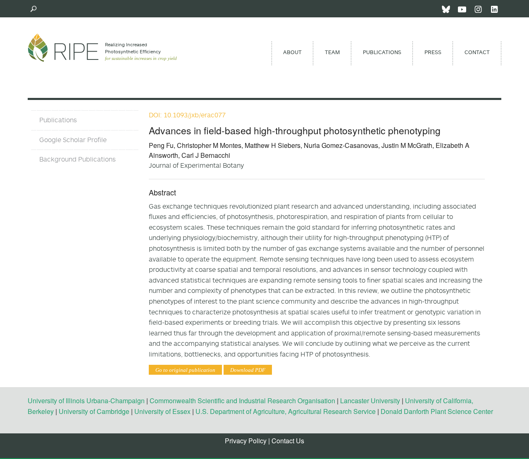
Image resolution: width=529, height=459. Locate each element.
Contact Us (288, 440)
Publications (58, 120)
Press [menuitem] (432, 52)
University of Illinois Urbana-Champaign (86, 400)
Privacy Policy (246, 440)
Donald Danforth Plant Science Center (437, 411)
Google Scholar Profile (73, 140)
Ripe (63, 47)
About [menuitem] (292, 52)
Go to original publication (185, 370)
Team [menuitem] (332, 52)
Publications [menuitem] (382, 52)
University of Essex (162, 411)
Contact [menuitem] (477, 52)
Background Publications (77, 159)
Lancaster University (370, 400)
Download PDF (247, 370)
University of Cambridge (94, 411)
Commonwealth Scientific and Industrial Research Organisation (242, 400)
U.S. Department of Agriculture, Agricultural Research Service (285, 411)
